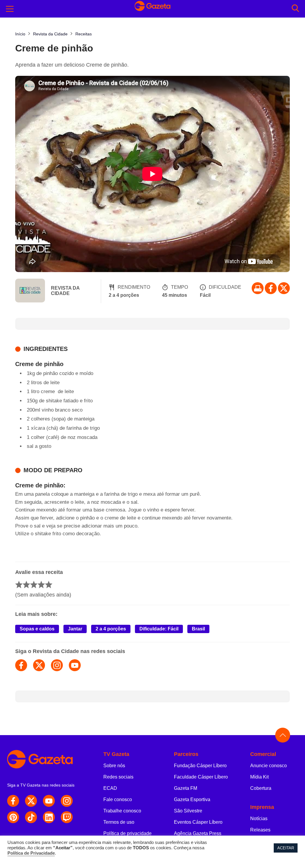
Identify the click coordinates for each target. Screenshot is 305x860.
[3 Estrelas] (34, 584)
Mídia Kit (259, 776)
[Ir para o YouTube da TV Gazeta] (49, 801)
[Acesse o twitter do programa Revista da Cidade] (39, 665)
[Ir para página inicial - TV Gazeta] (152, 9)
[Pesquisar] (295, 8)
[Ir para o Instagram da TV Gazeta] (67, 801)
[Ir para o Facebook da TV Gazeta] (271, 288)
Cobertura (260, 788)
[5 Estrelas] (48, 584)
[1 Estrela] (19, 584)
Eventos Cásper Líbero (198, 822)
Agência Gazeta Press (197, 833)
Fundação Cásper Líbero (200, 765)
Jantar (75, 628)
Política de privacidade (127, 833)
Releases (260, 829)
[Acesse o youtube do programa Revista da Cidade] (75, 665)
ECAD (110, 788)
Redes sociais (118, 776)
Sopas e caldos (37, 628)
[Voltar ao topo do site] (282, 735)
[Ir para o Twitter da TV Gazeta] (284, 288)
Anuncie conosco (268, 765)
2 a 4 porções (111, 628)
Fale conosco (117, 799)
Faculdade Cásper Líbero (201, 776)
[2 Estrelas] (26, 584)
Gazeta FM (185, 788)
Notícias (258, 818)
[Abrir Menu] (10, 9)
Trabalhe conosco (122, 810)
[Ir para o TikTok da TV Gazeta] (31, 817)
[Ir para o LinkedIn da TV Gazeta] (49, 817)
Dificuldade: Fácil (158, 628)
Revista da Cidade (65, 290)
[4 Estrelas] (41, 584)
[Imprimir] (258, 288)
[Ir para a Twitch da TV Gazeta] (67, 817)
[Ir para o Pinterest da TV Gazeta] (13, 817)
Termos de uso (118, 822)
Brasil (198, 628)
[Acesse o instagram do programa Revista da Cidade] (57, 665)
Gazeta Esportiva (192, 799)
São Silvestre (188, 810)
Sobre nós (114, 765)
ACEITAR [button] (285, 848)
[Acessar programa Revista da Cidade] (30, 291)
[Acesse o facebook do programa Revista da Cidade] (21, 665)
